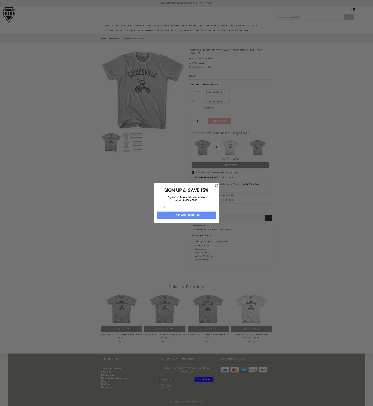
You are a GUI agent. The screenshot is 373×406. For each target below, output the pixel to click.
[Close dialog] (216, 185)
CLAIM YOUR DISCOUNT (186, 215)
